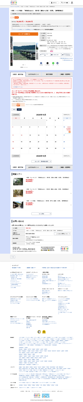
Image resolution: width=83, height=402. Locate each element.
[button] (11, 51)
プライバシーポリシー (36, 391)
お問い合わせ (60, 391)
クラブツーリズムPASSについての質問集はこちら (22, 29)
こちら (24, 101)
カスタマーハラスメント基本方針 (49, 391)
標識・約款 (28, 391)
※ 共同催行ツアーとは (17, 86)
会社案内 (22, 391)
